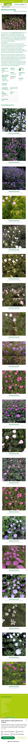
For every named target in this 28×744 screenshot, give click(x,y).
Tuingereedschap (4, 711)
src (26, 4)
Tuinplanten (3, 705)
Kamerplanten (4, 706)
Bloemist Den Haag (5, 702)
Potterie (2, 713)
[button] (14, 741)
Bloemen (3, 704)
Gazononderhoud (4, 707)
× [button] (26, 719)
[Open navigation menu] (1, 4)
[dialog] (14, 731)
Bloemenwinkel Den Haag (6, 700)
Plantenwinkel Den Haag (6, 698)
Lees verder (3, 728)
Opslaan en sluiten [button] (8, 737)
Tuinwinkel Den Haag (5, 701)
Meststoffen (3, 709)
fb (24, 1)
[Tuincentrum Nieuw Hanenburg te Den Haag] (8, 4)
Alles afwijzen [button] (21, 737)
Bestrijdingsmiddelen (5, 710)
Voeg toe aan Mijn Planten (21, 11)
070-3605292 (21, 4)
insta (26, 1)
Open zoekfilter (6, 6)
